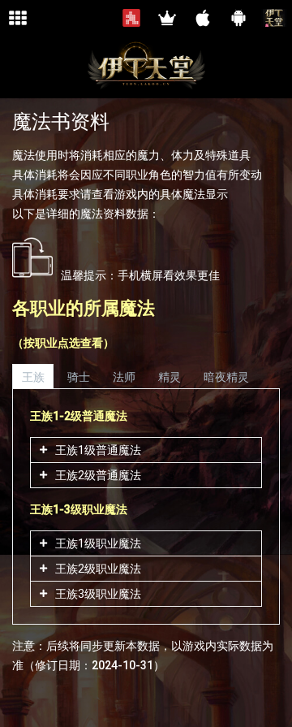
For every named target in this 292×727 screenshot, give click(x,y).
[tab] (33, 376)
